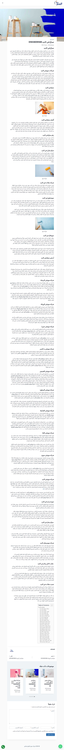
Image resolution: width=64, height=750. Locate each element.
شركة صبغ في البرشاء (46, 621)
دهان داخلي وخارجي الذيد (47, 640)
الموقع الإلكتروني (19, 727)
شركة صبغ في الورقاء (46, 623)
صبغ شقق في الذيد (44, 617)
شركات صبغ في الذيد (45, 608)
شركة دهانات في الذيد (45, 615)
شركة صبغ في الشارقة (46, 630)
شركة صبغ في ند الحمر (46, 625)
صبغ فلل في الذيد (44, 618)
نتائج (44, 488)
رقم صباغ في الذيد (44, 613)
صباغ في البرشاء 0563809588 (16, 657)
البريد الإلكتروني (35, 727)
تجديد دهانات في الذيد (46, 641)
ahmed (49, 44)
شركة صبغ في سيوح (45, 633)
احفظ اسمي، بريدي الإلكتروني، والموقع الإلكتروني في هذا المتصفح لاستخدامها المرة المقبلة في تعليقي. (33, 731)
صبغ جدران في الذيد (45, 636)
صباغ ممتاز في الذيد (45, 637)
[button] (60, 746)
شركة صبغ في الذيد (45, 634)
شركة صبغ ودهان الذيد (46, 638)
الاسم (52, 727)
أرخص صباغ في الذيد (45, 620)
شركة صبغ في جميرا (45, 624)
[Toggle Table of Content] (51, 605)
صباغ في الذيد (42, 607)
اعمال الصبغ (52, 39)
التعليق (52, 710)
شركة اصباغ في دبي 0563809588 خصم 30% (17, 684)
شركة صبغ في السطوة (46, 628)
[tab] (34, 696)
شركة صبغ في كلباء (45, 631)
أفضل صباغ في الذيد (45, 611)
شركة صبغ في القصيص (46, 627)
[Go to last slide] (51, 682)
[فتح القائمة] (3, 3)
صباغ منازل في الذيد (45, 614)
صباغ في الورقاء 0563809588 (48, 657)
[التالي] (12, 682)
